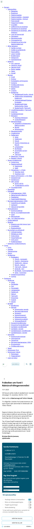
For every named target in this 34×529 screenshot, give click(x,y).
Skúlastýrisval (15, 178)
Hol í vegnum (15, 63)
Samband (14, 205)
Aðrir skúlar (15, 182)
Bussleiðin (11, 189)
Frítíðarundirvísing (17, 85)
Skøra (13, 71)
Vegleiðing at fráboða (18, 203)
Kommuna (7, 278)
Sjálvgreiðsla (12, 9)
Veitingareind (15, 338)
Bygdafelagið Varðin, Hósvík (24, 94)
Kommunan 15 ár (13, 350)
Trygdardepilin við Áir (22, 185)
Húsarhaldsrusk (16, 238)
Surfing (13, 276)
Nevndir (13, 307)
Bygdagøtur (15, 257)
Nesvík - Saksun (20, 265)
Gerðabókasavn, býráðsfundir (21, 331)
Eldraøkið (11, 191)
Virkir (9, 247)
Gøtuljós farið (15, 67)
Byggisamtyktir (16, 228)
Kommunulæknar (16, 211)
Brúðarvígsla (15, 56)
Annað (13, 73)
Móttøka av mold (16, 234)
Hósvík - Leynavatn (21, 259)
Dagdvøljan (15, 197)
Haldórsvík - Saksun (21, 263)
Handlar (10, 249)
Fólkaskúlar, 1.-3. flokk (18, 170)
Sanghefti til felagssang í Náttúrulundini (23, 124)
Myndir (17, 127)
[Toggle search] (26, 364)
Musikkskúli (15, 87)
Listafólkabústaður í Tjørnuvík (21, 110)
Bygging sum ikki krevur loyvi (21, 224)
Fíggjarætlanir (15, 356)
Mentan (10, 75)
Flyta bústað (15, 21)
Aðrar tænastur (13, 46)
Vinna (6, 245)
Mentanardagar (16, 122)
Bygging (10, 222)
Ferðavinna (11, 255)
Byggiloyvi (14, 13)
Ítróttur (13, 79)
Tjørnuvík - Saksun (21, 267)
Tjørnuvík (18, 154)
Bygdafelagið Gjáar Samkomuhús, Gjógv (21, 105)
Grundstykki (15, 226)
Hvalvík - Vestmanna (21, 261)
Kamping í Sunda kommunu (17, 244)
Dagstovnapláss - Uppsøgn (20, 17)
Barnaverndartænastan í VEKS (17, 201)
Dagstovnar (18, 166)
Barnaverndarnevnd (21, 311)
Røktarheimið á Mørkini (19, 195)
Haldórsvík (18, 139)
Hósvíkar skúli (19, 172)
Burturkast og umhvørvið (16, 230)
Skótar (13, 89)
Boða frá (10, 62)
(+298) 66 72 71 (10, 450)
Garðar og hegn (16, 48)
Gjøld (16, 168)
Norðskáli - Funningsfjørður (24, 271)
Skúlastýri (18, 313)
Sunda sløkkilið (13, 220)
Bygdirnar (11, 280)
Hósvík (17, 141)
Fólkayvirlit (14, 58)
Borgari (6, 7)
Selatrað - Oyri (19, 269)
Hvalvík (13, 300)
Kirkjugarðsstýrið (20, 321)
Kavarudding (15, 52)
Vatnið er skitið (16, 65)
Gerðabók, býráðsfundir (19, 327)
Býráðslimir (15, 306)
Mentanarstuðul (16, 38)
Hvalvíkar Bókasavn (21, 118)
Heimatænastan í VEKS (18, 193)
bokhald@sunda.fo (10, 465)
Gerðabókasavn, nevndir (19, 333)
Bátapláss (14, 11)
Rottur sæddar (15, 69)
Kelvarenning (19, 129)
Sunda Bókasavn (20, 120)
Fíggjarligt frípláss (17, 23)
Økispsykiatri (15, 216)
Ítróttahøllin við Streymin (19, 81)
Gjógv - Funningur (20, 273)
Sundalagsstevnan (17, 114)
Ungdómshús (15, 133)
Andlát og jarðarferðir (18, 50)
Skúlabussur (15, 180)
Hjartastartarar (16, 60)
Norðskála (18, 149)
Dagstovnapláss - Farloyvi (19, 19)
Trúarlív (13, 91)
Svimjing (14, 83)
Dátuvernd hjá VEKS (17, 207)
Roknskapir (15, 354)
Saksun (17, 153)
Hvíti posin (14, 240)
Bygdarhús (14, 92)
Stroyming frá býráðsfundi (20, 325)
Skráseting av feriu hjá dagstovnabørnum (18, 43)
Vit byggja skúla (16, 187)
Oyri (12, 286)
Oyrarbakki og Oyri (21, 151)
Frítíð (13, 77)
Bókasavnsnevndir (21, 317)
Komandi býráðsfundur (18, 323)
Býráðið (10, 304)
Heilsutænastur (13, 209)
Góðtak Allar (17, 523)
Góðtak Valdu (17, 518)
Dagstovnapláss (16, 15)
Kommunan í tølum (14, 352)
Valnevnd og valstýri (21, 319)
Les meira (7, 526)
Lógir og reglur (12, 358)
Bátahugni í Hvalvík (17, 156)
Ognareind (14, 340)
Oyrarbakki (15, 288)
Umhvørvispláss (16, 232)
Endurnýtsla (15, 236)
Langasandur (19, 147)
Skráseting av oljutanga (19, 29)
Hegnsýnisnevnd (20, 315)
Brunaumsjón (15, 344)
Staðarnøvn (15, 135)
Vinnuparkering (16, 40)
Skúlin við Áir (19, 184)
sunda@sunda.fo (10, 454)
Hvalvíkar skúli (19, 174)
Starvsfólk (11, 335)
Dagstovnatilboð (16, 164)
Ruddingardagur (16, 242)
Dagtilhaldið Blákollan (18, 199)
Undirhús (14, 112)
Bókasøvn (14, 116)
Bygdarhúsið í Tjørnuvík (23, 108)
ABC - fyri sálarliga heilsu (16, 218)
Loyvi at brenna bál (17, 34)
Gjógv (16, 137)
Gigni (13, 215)
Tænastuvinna (12, 251)
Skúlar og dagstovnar (15, 160)
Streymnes (14, 298)
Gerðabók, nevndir (17, 329)
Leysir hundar (15, 54)
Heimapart (14, 36)
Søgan (10, 348)
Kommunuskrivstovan (18, 337)
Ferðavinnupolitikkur (18, 275)
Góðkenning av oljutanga (19, 27)
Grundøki (14, 25)
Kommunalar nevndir (22, 309)
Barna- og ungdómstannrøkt (20, 213)
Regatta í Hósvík (16, 158)
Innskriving (15, 162)
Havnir (10, 253)
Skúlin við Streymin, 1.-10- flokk (21, 176)
